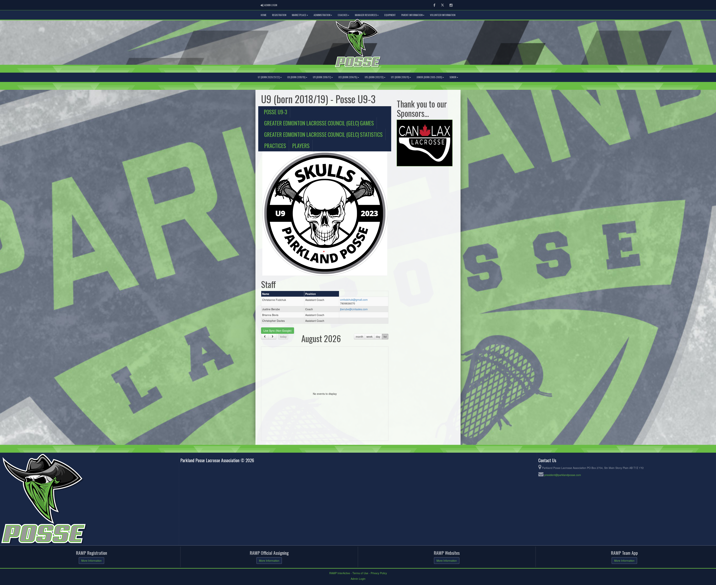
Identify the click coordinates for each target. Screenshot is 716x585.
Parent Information (412, 15)
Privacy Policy (379, 573)
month (359, 336)
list (385, 336)
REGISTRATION (279, 15)
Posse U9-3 (275, 112)
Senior (453, 77)
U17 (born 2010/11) (400, 77)
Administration (322, 15)
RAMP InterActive (339, 573)
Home (263, 15)
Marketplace (299, 15)
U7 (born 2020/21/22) (269, 77)
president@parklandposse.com (562, 475)
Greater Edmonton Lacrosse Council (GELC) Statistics (323, 134)
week (369, 336)
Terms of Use (360, 573)
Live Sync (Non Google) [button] (277, 330)
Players (301, 146)
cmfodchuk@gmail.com (354, 299)
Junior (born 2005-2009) (429, 77)
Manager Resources (366, 15)
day (378, 336)
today (283, 336)
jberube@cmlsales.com (354, 309)
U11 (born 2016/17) (322, 77)
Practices (275, 146)
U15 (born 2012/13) (374, 77)
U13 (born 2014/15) (347, 77)
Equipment (390, 15)
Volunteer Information (442, 15)
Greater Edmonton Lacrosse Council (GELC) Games (319, 123)
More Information (91, 560)
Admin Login (358, 579)
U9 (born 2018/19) (296, 77)
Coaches (342, 15)
